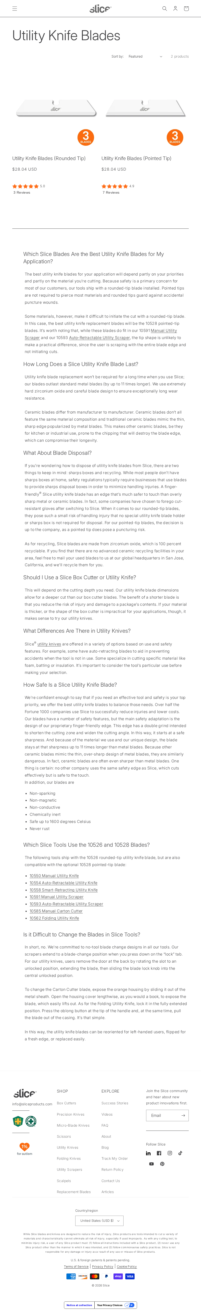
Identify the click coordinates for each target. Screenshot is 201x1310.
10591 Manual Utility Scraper (57, 896)
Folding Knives (69, 1158)
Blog (105, 1147)
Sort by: (118, 56)
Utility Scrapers (69, 1169)
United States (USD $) (97, 1220)
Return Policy (112, 1169)
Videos (107, 1114)
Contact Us (110, 1181)
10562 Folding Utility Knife (54, 918)
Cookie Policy (127, 1266)
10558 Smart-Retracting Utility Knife (64, 889)
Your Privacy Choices (110, 1305)
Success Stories (114, 1103)
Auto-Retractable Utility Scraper (99, 337)
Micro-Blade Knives (73, 1125)
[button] (14, 8)
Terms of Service (76, 1266)
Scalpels (64, 1181)
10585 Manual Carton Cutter (56, 910)
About (106, 1136)
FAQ (104, 1125)
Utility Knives (67, 1147)
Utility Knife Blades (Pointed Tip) (136, 158)
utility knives (49, 644)
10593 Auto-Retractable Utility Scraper (66, 903)
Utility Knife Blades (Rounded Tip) (49, 158)
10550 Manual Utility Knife (54, 875)
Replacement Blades (74, 1192)
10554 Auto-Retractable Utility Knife (63, 882)
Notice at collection (79, 1305)
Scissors (64, 1136)
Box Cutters (66, 1103)
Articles (107, 1192)
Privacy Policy (102, 1266)
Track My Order (114, 1158)
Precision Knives (70, 1114)
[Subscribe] (183, 1115)
